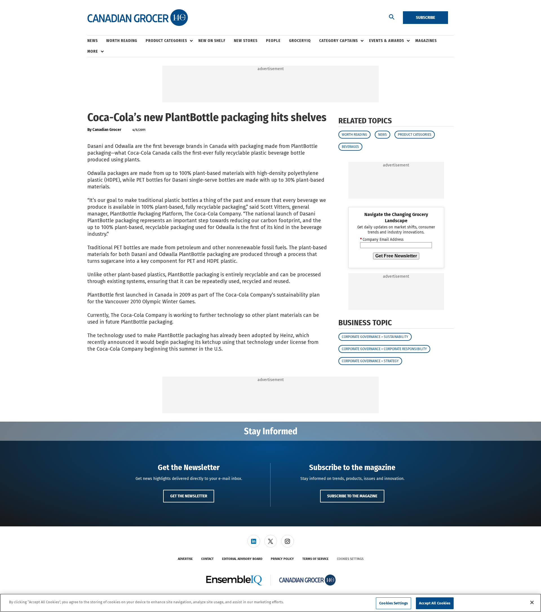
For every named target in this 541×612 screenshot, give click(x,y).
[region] (270, 603)
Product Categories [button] (166, 40)
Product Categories (414, 135)
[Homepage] (137, 17)
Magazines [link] (426, 40)
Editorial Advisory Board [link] (242, 559)
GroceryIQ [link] (300, 40)
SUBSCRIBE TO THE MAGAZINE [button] (352, 495)
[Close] (532, 602)
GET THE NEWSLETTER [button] (188, 495)
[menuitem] (96, 40)
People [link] (273, 40)
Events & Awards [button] (386, 40)
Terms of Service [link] (315, 559)
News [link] (92, 40)
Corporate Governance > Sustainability (375, 337)
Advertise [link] (185, 559)
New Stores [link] (246, 40)
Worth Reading (354, 135)
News (382, 135)
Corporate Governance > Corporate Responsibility (384, 349)
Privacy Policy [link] (282, 559)
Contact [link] (207, 559)
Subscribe (425, 17)
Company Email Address (381, 239)
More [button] (92, 51)
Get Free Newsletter (396, 255)
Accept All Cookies (434, 603)
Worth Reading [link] (121, 40)
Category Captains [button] (338, 40)
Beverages (350, 147)
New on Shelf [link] (211, 40)
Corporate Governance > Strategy (370, 361)
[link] (253, 541)
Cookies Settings (350, 558)
